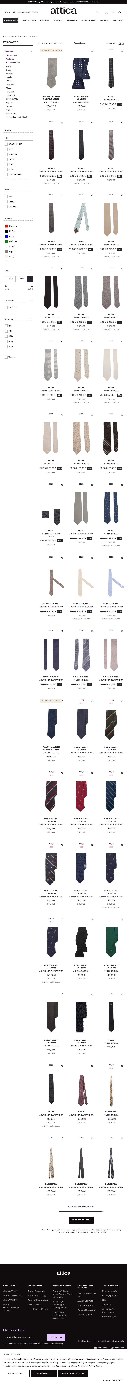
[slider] (6, 286)
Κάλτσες (9, 73)
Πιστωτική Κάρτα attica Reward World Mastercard (62, 1294)
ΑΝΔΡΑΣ (14, 37)
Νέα (104, 1300)
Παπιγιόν (9, 106)
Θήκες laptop (11, 95)
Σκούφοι (9, 70)
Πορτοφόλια (11, 55)
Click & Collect (34, 1305)
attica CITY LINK (10, 1291)
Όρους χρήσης (26, 1343)
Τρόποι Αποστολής (37, 1296)
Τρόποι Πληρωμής (36, 1291)
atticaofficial (104, 1341)
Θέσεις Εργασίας (110, 1296)
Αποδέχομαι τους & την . (35, 1343)
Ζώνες (8, 66)
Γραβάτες (10, 59)
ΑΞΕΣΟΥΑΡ (23, 37)
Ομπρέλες (10, 92)
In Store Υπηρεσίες (86, 1305)
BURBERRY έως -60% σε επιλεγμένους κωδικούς (46, 2)
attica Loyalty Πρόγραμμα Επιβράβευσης (59, 1305)
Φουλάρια (10, 84)
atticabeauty (117, 1341)
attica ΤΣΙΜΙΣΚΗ (10, 1300)
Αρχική (5, 37)
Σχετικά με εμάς (109, 1291)
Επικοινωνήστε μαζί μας (86, 1294)
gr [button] (6, 12)
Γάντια (8, 88)
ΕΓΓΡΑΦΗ (54, 1337)
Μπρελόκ (10, 102)
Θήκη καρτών (11, 113)
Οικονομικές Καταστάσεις (108, 1310)
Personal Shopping (86, 1310)
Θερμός (9, 110)
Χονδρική (106, 1305)
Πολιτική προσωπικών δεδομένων (50, 1343)
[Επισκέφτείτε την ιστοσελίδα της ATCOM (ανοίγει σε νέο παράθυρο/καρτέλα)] (113, 1380)
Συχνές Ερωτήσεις (85, 1301)
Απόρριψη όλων (44, 1373)
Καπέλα (9, 77)
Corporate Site (109, 1317)
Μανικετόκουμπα (13, 63)
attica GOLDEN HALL (13, 1296)
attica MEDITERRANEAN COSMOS (11, 1308)
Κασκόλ (9, 81)
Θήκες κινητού (12, 99)
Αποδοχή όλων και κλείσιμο (73, 1373)
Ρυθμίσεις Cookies (15, 1373)
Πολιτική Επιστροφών (38, 1300)
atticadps (85, 1341)
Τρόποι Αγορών (84, 1314)
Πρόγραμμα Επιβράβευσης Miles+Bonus (59, 1315)
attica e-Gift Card (40, 1309)
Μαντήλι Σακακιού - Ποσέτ (17, 117)
